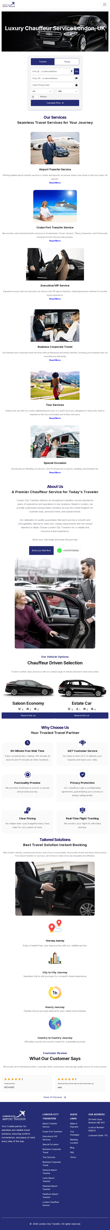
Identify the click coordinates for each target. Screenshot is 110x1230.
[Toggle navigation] (104, 4)
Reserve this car (28, 715)
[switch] (34, 97)
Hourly (67, 61)
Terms (73, 1157)
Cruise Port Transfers (52, 1131)
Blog (72, 1147)
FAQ (72, 1152)
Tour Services (49, 1157)
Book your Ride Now (41, 550)
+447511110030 (71, 550)
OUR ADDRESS (96, 1114)
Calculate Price (54, 103)
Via (76, 71)
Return (43, 96)
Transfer (43, 61)
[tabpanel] (28, 699)
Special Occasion (50, 1144)
